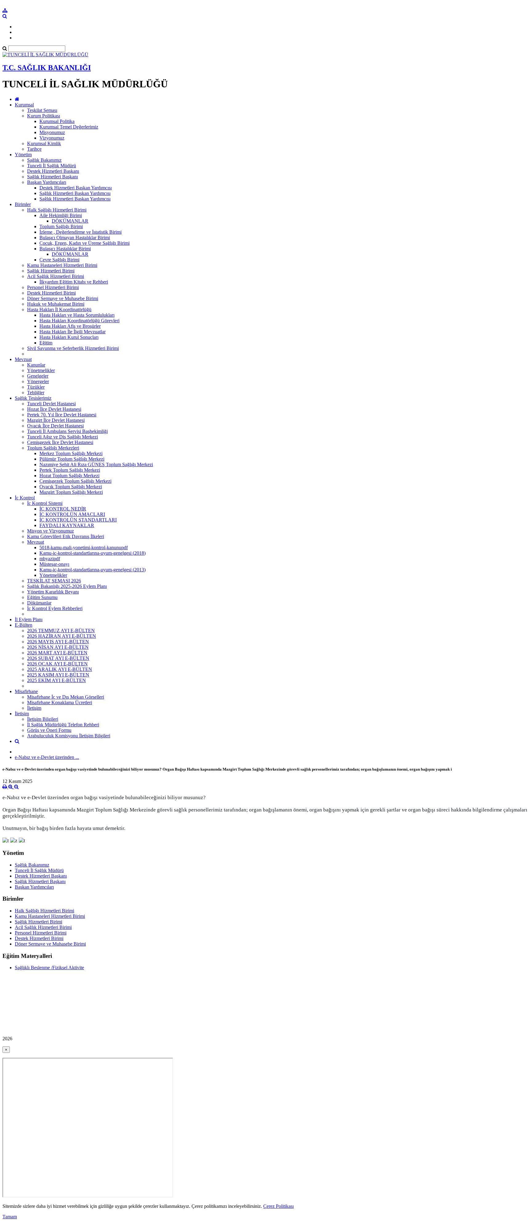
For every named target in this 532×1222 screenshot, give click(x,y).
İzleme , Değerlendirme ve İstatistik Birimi (80, 232)
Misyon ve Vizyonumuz (50, 531)
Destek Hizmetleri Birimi (51, 293)
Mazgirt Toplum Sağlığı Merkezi (71, 492)
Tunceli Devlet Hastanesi (51, 403)
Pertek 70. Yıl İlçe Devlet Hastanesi (61, 414)
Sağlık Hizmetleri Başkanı (52, 176)
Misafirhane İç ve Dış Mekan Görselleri (65, 697)
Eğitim (45, 342)
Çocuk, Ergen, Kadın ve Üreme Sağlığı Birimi (84, 243)
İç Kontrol (25, 497)
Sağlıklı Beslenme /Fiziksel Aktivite (49, 967)
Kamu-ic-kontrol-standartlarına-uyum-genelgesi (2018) (92, 553)
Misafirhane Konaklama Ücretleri (59, 702)
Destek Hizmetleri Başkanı (53, 171)
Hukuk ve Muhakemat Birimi (55, 304)
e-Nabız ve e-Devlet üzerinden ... (47, 757)
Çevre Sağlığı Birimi (59, 259)
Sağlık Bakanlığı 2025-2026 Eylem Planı (67, 586)
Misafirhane (26, 691)
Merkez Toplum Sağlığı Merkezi (71, 453)
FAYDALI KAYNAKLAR (66, 525)
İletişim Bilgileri (42, 719)
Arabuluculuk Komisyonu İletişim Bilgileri (68, 735)
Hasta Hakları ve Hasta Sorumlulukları (77, 315)
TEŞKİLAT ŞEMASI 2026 (54, 580)
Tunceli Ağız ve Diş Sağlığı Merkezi (62, 436)
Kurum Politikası (43, 115)
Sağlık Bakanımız (44, 160)
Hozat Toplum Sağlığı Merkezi (69, 475)
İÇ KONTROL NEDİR (62, 508)
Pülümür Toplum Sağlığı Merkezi (71, 459)
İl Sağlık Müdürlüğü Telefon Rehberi (63, 724)
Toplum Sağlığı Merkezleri (53, 447)
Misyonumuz (52, 132)
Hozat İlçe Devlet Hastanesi (54, 409)
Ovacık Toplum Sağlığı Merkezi (70, 486)
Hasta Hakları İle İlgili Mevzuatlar (72, 331)
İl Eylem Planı (28, 619)
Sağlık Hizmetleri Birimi (51, 270)
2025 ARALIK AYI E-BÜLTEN (59, 669)
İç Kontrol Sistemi (44, 503)
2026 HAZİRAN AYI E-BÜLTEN (61, 636)
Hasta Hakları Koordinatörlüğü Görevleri (79, 320)
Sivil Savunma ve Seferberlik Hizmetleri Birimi (73, 348)
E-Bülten (23, 625)
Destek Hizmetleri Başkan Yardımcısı (75, 187)
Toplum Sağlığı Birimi (61, 226)
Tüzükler (36, 387)
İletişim (34, 708)
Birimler (23, 204)
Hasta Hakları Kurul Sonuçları (69, 337)
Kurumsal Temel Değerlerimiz (68, 126)
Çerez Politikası (278, 1206)
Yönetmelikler (41, 370)
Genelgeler (37, 376)
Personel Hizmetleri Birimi (53, 287)
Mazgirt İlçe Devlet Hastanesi (56, 420)
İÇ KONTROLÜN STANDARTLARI (78, 519)
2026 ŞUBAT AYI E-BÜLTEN (58, 658)
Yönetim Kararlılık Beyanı (53, 591)
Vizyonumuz (51, 138)
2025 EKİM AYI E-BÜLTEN (56, 680)
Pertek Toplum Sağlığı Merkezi (69, 470)
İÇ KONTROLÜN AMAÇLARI (72, 514)
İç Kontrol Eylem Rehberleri (55, 608)
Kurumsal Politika (57, 121)
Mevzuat (23, 359)
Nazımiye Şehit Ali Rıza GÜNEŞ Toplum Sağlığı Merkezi (96, 464)
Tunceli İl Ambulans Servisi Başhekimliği (67, 431)
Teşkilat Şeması (42, 110)
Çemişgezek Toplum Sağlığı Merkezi (75, 481)
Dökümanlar (39, 602)
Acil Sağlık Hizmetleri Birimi (55, 276)
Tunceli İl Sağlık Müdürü (51, 165)
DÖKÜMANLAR (70, 221)
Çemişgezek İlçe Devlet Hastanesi (60, 442)
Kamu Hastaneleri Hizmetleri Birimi (62, 265)
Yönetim (23, 154)
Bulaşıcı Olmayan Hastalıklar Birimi (74, 237)
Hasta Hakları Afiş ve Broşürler (70, 326)
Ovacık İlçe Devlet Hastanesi (55, 425)
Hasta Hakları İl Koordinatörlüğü (59, 309)
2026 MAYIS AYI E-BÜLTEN (58, 641)
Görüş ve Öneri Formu (49, 730)
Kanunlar (36, 364)
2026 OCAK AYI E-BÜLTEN (57, 663)
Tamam (9, 1216)
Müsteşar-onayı (54, 564)
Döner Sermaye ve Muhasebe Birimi (62, 298)
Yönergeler (38, 381)
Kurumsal (24, 104)
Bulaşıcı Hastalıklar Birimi (65, 248)
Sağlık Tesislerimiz (33, 398)
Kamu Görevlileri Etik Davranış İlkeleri (65, 536)
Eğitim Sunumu (42, 597)
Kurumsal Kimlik (44, 143)
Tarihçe (34, 149)
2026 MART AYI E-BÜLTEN (57, 652)
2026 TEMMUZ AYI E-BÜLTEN (61, 630)
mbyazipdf (49, 558)
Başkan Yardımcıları (46, 182)
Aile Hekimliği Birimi (60, 215)
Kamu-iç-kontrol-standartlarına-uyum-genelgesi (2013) (92, 569)
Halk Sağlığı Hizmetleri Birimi (57, 209)
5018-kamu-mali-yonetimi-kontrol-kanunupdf (83, 547)
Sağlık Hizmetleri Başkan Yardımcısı (75, 193)
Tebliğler (35, 392)
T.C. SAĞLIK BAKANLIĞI (46, 68)
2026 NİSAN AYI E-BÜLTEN (58, 647)
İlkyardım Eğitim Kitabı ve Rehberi (73, 281)
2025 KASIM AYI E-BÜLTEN (58, 674)
